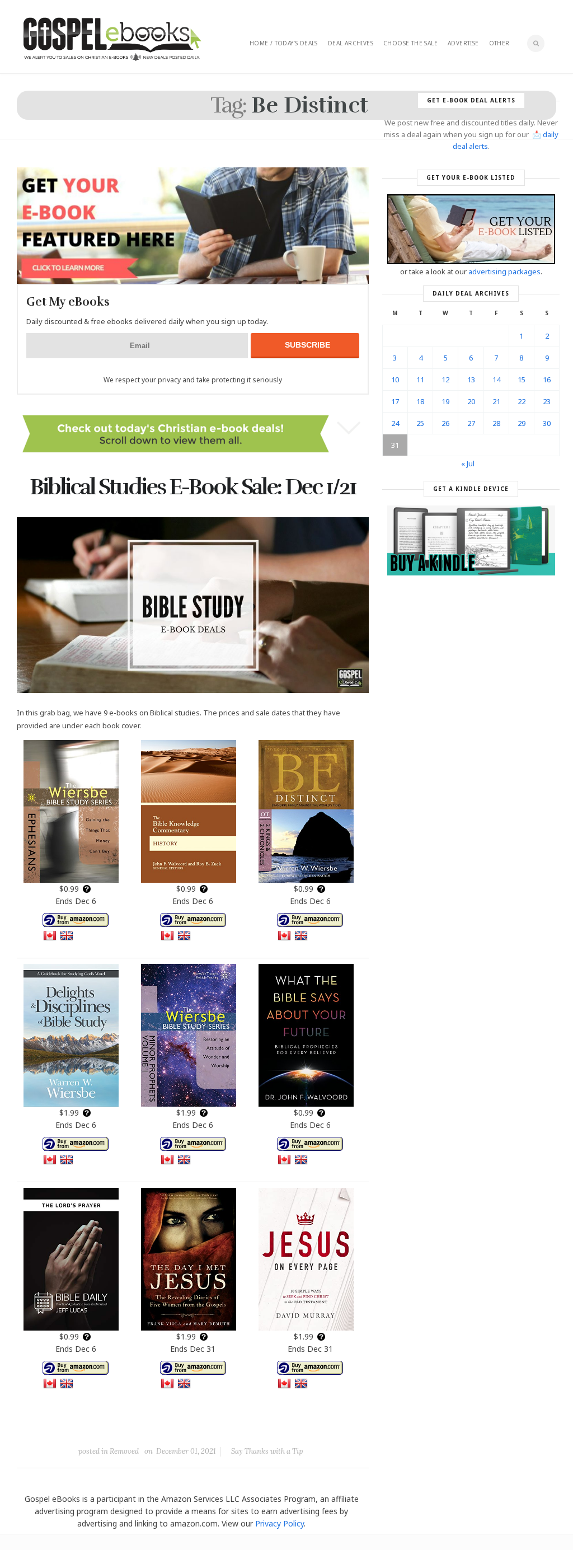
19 (445, 401)
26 (445, 423)
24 (395, 423)
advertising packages (504, 271)
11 (420, 379)
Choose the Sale (410, 43)
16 (547, 379)
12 (445, 379)
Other (499, 43)
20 (471, 401)
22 (521, 401)
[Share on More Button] (272, 1426)
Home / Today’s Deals (284, 43)
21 (496, 401)
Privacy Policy (279, 1523)
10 (395, 379)
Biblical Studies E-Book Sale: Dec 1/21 (193, 487)
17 (395, 401)
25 (420, 423)
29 (521, 423)
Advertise (463, 43)
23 (547, 401)
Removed (124, 1451)
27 (471, 423)
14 (496, 379)
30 (547, 423)
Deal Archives (350, 43)
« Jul (468, 463)
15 (521, 379)
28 (496, 423)
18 (420, 401)
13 (471, 379)
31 (395, 445)
